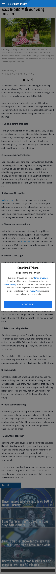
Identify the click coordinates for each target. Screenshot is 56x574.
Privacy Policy (10, 284)
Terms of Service (41, 277)
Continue (27, 304)
